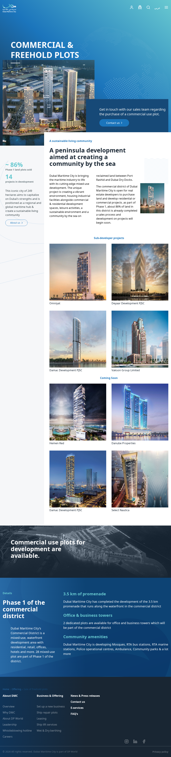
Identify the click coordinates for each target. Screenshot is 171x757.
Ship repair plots (47, 712)
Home (6, 689)
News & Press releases (85, 696)
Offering (16, 689)
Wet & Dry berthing (49, 730)
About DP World (13, 718)
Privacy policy (160, 751)
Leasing (41, 718)
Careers (8, 736)
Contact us (78, 702)
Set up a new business (51, 706)
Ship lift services (47, 724)
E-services (77, 708)
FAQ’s (74, 714)
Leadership (10, 724)
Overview (9, 706)
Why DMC (9, 712)
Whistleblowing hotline (17, 730)
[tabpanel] (49, 103)
